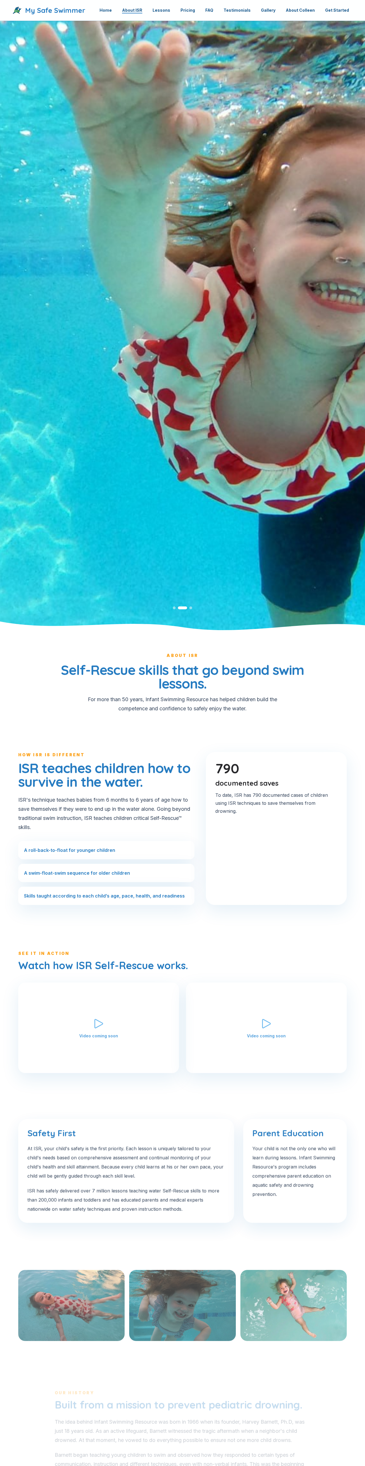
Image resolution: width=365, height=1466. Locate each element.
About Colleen (300, 10)
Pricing (188, 10)
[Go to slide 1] (174, 607)
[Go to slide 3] (190, 607)
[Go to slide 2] (182, 607)
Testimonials (237, 10)
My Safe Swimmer (55, 10)
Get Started (337, 10)
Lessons (161, 10)
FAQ (209, 10)
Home (106, 10)
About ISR (132, 10)
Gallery (268, 10)
